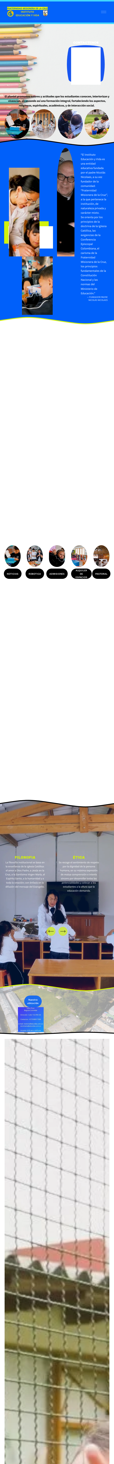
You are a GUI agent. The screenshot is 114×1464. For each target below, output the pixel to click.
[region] (57, 878)
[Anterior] (51, 931)
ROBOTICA (35, 573)
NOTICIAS (12, 573)
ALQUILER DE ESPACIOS (81, 574)
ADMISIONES (57, 573)
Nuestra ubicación (33, 1001)
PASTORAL (101, 573)
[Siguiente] (62, 931)
